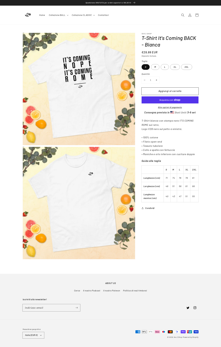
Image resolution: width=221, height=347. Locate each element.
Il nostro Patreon (111, 290)
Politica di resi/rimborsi (135, 290)
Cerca (77, 290)
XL (175, 67)
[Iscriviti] (76, 307)
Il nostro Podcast (91, 290)
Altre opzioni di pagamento (170, 107)
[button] (182, 15)
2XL (187, 67)
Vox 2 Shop (178, 337)
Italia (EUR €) (31, 335)
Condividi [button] (149, 208)
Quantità (146, 74)
